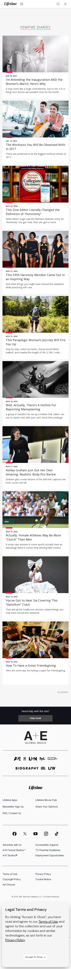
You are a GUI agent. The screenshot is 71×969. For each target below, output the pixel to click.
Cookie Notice (43, 879)
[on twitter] (25, 834)
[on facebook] (14, 834)
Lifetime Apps (10, 800)
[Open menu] (22, 4)
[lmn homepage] (33, 760)
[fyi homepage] (42, 760)
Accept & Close (34, 956)
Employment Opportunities (50, 855)
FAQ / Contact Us (12, 813)
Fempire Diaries (35, 27)
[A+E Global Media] (35, 737)
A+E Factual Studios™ (14, 850)
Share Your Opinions (47, 806)
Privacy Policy (43, 874)
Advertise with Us (12, 844)
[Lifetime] (10, 4)
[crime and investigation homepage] (43, 770)
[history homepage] (24, 760)
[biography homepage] (27, 770)
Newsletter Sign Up (13, 806)
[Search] (58, 4)
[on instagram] (46, 834)
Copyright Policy (12, 879)
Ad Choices (9, 884)
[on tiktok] (57, 834)
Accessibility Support (47, 844)
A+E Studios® (10, 855)
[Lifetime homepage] (36, 788)
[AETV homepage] (17, 760)
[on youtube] (35, 834)
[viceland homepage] (52, 760)
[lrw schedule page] (51, 770)
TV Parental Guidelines (48, 850)
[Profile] (65, 4)
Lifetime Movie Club (46, 800)
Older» (63, 692)
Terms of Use (10, 874)
